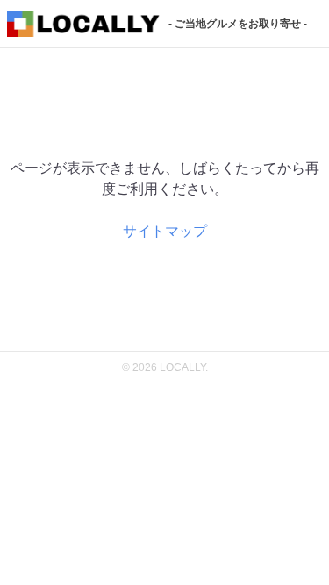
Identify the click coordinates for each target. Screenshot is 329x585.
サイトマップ (165, 231)
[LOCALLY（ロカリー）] (83, 25)
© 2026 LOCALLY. (165, 367)
